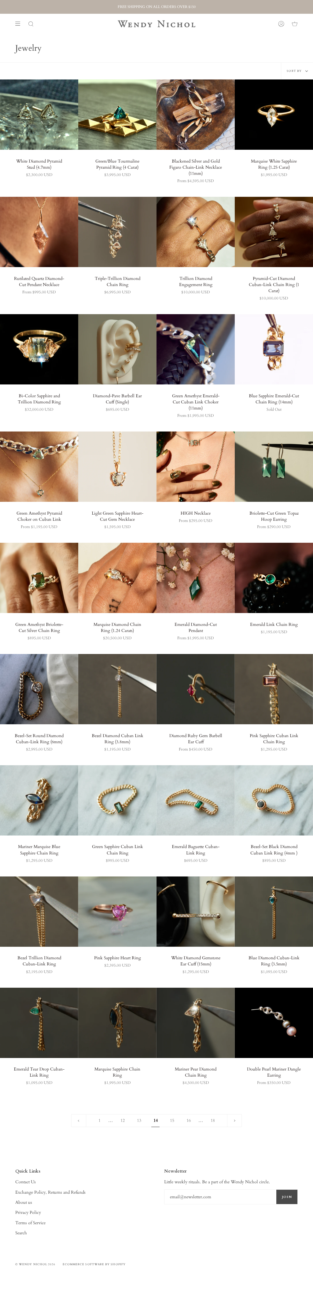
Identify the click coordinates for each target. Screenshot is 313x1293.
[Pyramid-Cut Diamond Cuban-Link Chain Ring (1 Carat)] (274, 232)
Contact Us (25, 1182)
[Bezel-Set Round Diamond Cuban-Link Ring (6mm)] (39, 689)
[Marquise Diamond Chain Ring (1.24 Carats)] (117, 578)
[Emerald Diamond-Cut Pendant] (195, 578)
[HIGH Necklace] (195, 467)
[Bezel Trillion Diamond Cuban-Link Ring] (39, 911)
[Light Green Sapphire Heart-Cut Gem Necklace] (117, 467)
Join (287, 1197)
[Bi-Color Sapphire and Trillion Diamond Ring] (39, 349)
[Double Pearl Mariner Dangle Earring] (274, 1023)
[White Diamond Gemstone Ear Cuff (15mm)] (195, 911)
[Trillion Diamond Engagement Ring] (195, 232)
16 (188, 1120)
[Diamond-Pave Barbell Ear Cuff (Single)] (117, 349)
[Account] (281, 24)
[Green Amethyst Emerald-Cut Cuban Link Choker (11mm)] (195, 349)
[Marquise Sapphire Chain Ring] (117, 1023)
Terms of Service (30, 1223)
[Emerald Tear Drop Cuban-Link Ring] (39, 1023)
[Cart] (295, 24)
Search (21, 1233)
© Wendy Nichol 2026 (35, 1264)
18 (213, 1120)
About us (23, 1202)
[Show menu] (19, 23)
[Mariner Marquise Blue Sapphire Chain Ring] (39, 800)
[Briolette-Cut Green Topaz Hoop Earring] (274, 467)
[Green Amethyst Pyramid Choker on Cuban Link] (39, 467)
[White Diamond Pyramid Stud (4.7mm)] (39, 114)
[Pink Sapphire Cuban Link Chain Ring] (274, 689)
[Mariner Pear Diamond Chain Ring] (195, 1023)
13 (139, 1120)
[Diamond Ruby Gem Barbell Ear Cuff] (195, 689)
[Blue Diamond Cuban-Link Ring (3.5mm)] (274, 911)
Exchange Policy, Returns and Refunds (50, 1192)
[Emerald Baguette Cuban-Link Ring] (195, 800)
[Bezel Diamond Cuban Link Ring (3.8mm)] (117, 689)
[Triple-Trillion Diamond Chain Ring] (117, 232)
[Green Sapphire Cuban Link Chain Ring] (117, 800)
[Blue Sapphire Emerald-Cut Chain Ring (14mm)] (274, 349)
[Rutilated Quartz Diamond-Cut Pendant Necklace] (39, 232)
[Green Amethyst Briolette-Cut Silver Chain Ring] (39, 578)
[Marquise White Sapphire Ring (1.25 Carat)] (274, 114)
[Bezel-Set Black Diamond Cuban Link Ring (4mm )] (274, 800)
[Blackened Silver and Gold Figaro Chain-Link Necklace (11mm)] (195, 114)
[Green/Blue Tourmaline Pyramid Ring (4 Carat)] (117, 114)
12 (122, 1120)
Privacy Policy (28, 1212)
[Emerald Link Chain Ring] (274, 578)
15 (172, 1120)
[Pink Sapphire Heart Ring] (117, 911)
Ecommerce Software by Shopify (94, 1264)
